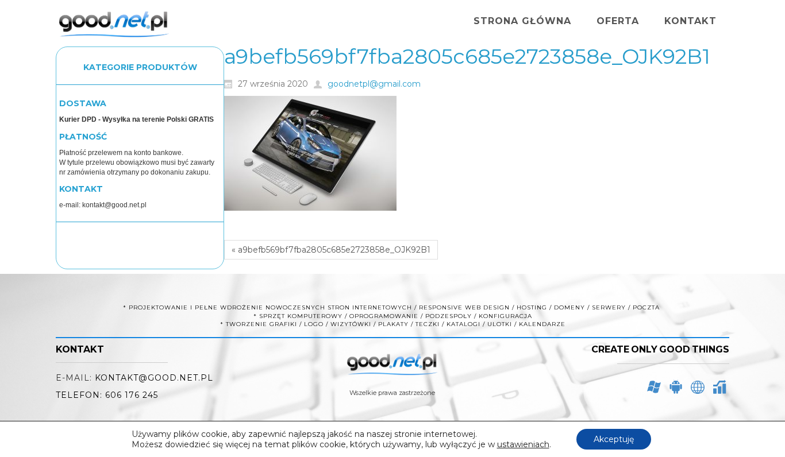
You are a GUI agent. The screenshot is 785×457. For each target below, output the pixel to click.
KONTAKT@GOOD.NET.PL (154, 378)
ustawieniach (523, 444)
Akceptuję (614, 439)
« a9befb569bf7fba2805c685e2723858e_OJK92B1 (331, 250)
